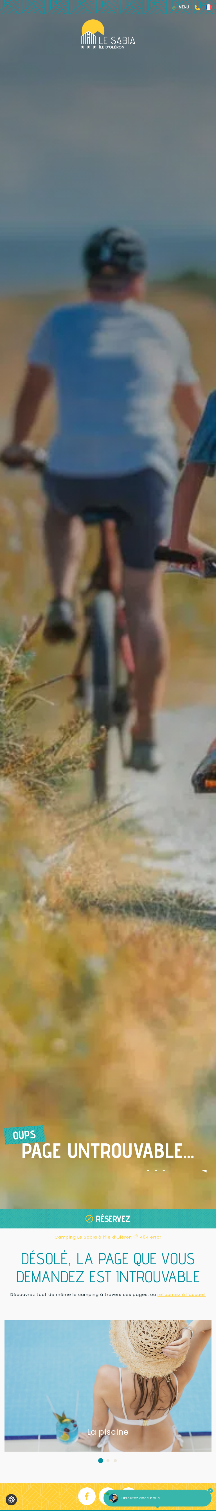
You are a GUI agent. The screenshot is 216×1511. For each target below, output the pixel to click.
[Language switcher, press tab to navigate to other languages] (209, 7)
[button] (100, 1460)
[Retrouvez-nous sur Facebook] (87, 1496)
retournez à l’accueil (182, 1294)
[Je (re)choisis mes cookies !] (11, 1499)
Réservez (113, 1218)
